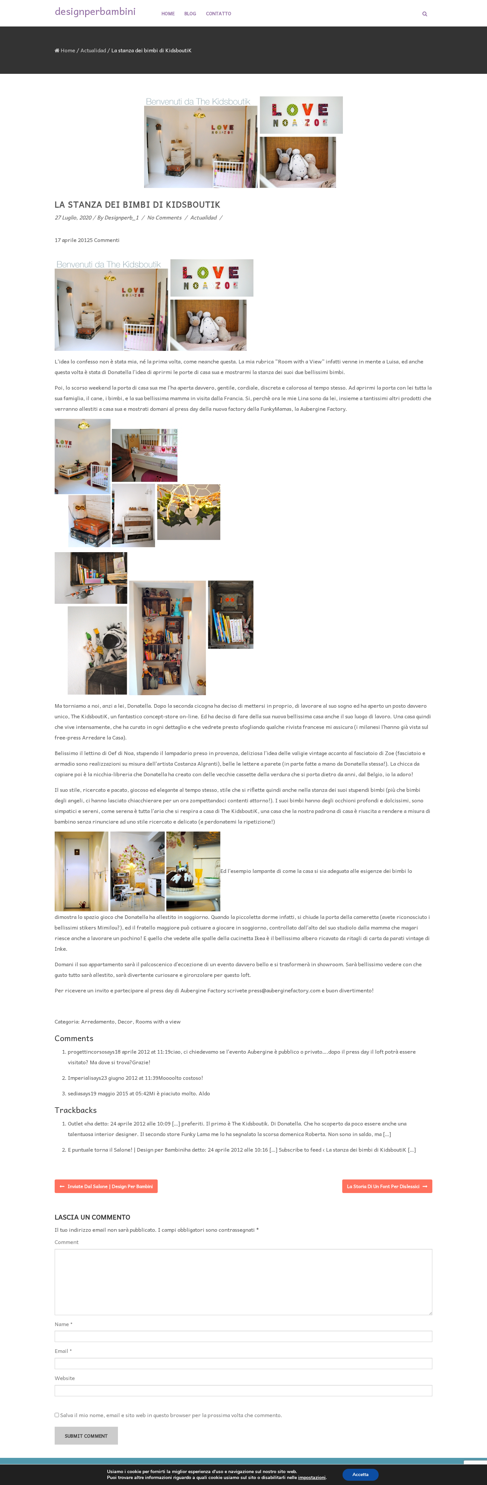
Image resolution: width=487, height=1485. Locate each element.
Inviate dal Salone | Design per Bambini (110, 1186)
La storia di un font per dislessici (383, 1186)
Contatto (218, 13)
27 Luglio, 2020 (73, 217)
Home (168, 13)
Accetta (360, 1474)
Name (62, 1324)
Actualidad (93, 50)
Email (61, 1351)
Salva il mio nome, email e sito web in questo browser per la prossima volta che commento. (171, 1415)
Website (65, 1378)
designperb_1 (121, 217)
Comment (67, 1242)
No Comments (164, 217)
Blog (190, 13)
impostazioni (312, 1478)
